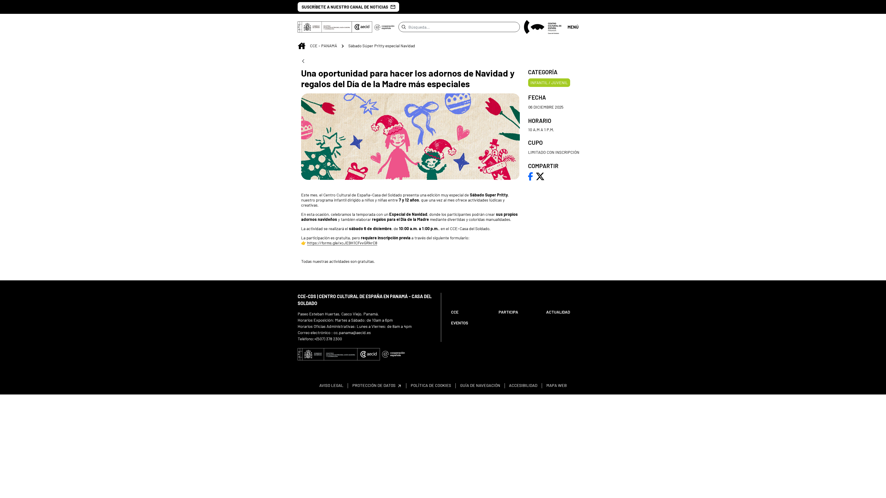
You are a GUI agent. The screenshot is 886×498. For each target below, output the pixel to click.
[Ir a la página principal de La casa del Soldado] (543, 27)
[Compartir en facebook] (530, 175)
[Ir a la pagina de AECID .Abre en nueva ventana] (362, 27)
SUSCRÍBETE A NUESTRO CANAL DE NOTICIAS (345, 6)
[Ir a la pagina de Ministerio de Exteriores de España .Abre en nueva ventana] (325, 27)
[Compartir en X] (540, 175)
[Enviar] (404, 27)
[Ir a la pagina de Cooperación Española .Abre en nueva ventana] (384, 27)
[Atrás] (303, 61)
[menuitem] (470, 312)
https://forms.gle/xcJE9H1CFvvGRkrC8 (342, 242)
